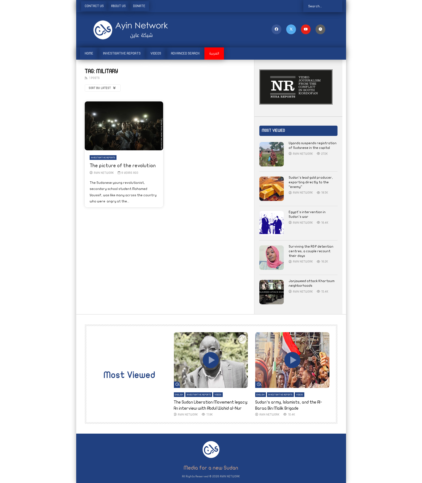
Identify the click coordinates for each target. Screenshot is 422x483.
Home (89, 53)
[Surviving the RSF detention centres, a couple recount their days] (271, 257)
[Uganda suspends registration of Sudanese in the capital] (271, 154)
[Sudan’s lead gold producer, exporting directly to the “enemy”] (271, 188)
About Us (118, 6)
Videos (155, 53)
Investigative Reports (122, 53)
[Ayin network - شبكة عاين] (124, 29)
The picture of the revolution (123, 165)
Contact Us (94, 6)
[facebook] (276, 29)
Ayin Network (104, 172)
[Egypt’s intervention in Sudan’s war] (271, 223)
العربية (214, 53)
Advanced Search (185, 53)
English (179, 395)
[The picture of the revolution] (124, 125)
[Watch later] (320, 29)
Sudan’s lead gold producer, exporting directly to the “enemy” (311, 182)
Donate (139, 6)
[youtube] (306, 29)
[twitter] (291, 29)
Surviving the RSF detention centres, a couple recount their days (311, 251)
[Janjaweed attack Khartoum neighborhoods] (271, 292)
